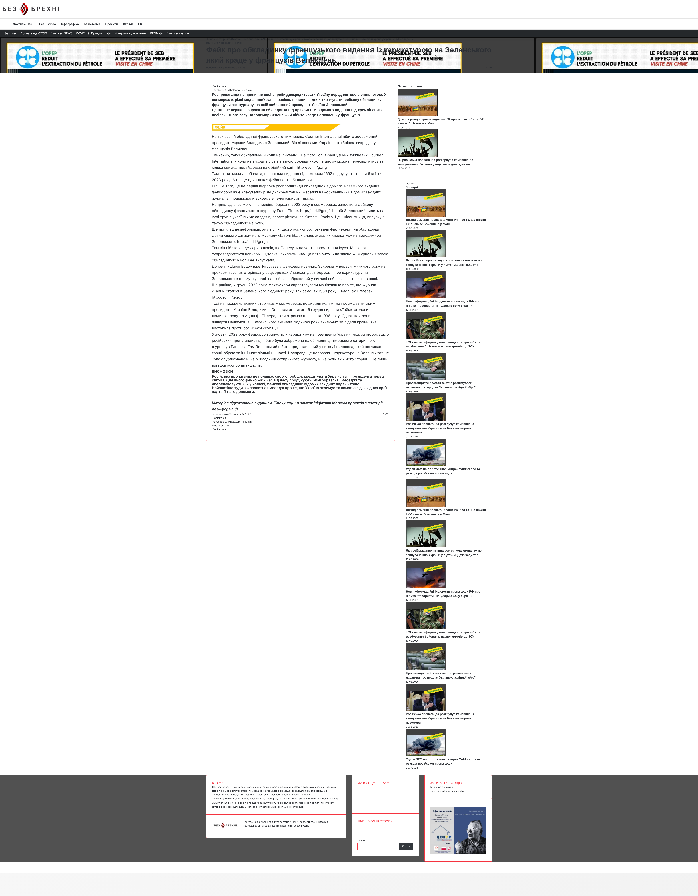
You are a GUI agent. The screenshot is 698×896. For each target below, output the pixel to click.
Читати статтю (221, 425)
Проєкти (111, 24)
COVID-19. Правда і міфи (93, 33)
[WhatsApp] (213, 433)
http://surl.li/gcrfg (312, 167)
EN (140, 24)
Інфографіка (70, 24)
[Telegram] (214, 433)
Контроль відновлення (131, 33)
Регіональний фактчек (219, 67)
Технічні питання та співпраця (447, 790)
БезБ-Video (47, 24)
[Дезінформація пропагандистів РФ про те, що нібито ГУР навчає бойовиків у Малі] (418, 115)
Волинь (258, 39)
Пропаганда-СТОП (33, 33)
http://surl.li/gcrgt (227, 297)
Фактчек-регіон (178, 33)
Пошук (361, 840)
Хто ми (128, 24)
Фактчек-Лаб (22, 24)
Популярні (412, 187)
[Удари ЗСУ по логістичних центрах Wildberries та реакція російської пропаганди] (426, 464)
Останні (410, 183)
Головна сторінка (218, 39)
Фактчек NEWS (61, 33)
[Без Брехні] (31, 9)
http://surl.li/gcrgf (315, 211)
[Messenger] (1, 863)
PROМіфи (156, 33)
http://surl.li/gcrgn (252, 241)
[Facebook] (212, 433)
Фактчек (11, 33)
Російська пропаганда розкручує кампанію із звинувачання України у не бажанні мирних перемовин (440, 428)
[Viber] (215, 433)
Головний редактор (441, 786)
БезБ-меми (92, 24)
